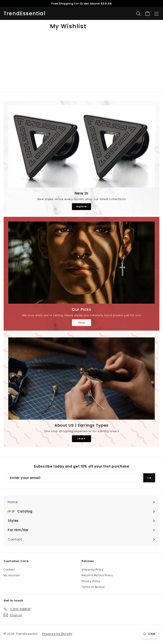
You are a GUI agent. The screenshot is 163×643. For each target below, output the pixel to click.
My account (12, 575)
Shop (81, 322)
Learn (81, 438)
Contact (9, 569)
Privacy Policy (91, 581)
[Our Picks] (81, 262)
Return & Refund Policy (97, 575)
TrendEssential (24, 13)
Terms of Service (93, 587)
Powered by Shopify (57, 634)
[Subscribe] (149, 478)
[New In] (81, 146)
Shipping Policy (93, 569)
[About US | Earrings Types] (81, 378)
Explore (81, 206)
